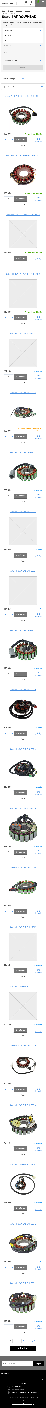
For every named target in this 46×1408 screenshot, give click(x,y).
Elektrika (19, 11)
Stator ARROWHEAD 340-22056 (23, 808)
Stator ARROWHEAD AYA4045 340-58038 (23, 214)
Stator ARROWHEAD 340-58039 (23, 1045)
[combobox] (23, 30)
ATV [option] (6, 40)
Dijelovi (10, 11)
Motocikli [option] (8, 35)
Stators (27, 11)
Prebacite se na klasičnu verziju (23, 1404)
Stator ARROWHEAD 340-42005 (23, 927)
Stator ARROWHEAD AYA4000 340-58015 (23, 155)
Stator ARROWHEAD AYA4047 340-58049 (23, 274)
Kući (3, 11)
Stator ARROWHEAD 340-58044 (23, 1283)
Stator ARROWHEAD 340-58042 (23, 1224)
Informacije (5, 1373)
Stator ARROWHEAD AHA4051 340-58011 (23, 96)
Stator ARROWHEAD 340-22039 (23, 689)
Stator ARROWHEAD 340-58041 (23, 1164)
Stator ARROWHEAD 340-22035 (23, 630)
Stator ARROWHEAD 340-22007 (23, 333)
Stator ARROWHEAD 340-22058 (23, 867)
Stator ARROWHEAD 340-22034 (23, 571)
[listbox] (23, 38)
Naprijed (31, 1341)
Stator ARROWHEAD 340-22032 (23, 452)
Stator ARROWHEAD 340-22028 (23, 392)
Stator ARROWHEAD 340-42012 (23, 986)
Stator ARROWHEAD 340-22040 (23, 749)
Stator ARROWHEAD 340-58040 (23, 1105)
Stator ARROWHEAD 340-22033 (23, 511)
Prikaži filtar (11, 86)
